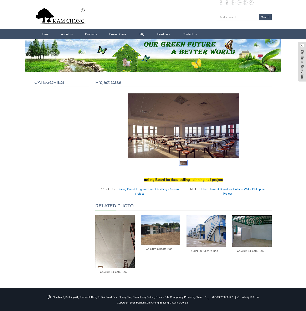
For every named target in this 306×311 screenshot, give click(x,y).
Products (91, 34)
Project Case (117, 34)
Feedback (163, 34)
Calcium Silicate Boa (113, 272)
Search (265, 17)
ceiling (149, 180)
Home (45, 34)
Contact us (190, 34)
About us (67, 34)
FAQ (141, 34)
